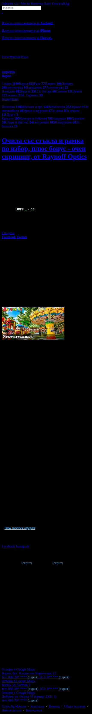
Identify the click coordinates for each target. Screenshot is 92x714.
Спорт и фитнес (19, 122)
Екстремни (44, 122)
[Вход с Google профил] (46, 52)
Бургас (29, 91)
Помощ (54, 706)
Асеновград (57, 87)
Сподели (8, 233)
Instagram (22, 546)
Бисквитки (34, 710)
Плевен (53, 83)
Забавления (59, 107)
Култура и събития (35, 118)
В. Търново (32, 95)
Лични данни (11, 710)
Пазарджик (36, 87)
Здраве (78, 107)
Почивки (12, 107)
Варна (26, 83)
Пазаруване (65, 122)
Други (12, 114)
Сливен (63, 91)
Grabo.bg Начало (14, 706)
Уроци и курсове (37, 110)
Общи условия (74, 706)
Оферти (11, 3)
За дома (59, 110)
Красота (10, 118)
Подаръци (61, 118)
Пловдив (11, 91)
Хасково (13, 95)
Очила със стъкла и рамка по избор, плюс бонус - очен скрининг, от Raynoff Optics (44, 148)
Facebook (9, 546)
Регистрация (11, 57)
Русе (39, 83)
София (10, 83)
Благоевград (15, 87)
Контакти (37, 706)
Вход (24, 57)
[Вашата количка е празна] (2, 12)
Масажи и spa (35, 107)
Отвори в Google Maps (18, 669)
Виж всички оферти (19, 528)
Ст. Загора (46, 91)
